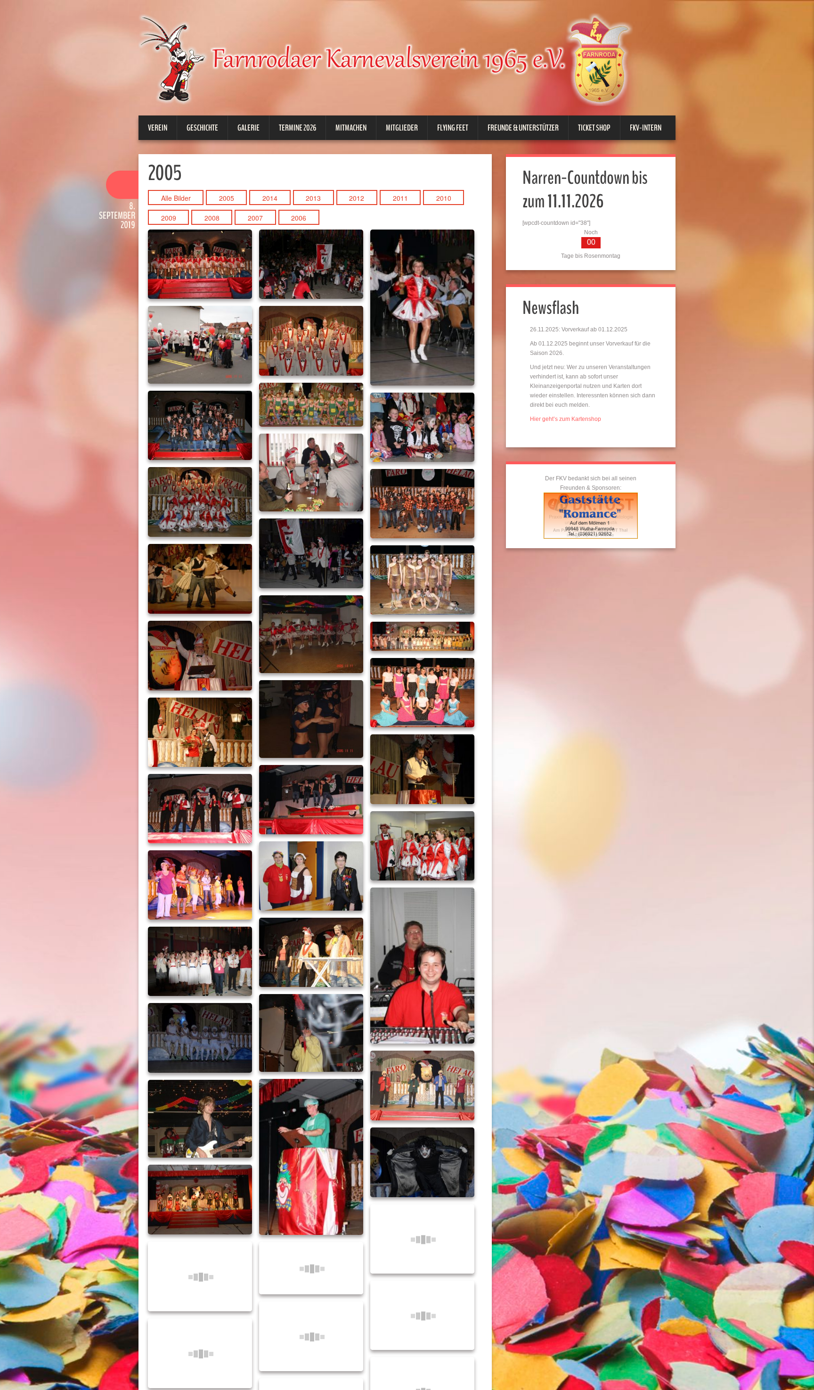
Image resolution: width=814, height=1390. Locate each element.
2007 (255, 217)
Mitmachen (350, 127)
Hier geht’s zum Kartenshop (565, 419)
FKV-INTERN (645, 127)
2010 (443, 198)
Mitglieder (402, 127)
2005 (226, 198)
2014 (269, 198)
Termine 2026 (297, 127)
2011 (400, 198)
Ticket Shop (594, 127)
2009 (168, 217)
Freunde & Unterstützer (523, 127)
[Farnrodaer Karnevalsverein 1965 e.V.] (397, 58)
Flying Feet (452, 127)
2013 (313, 198)
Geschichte (202, 127)
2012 (356, 198)
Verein (157, 127)
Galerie (248, 127)
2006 (298, 217)
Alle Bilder (176, 198)
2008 (212, 217)
